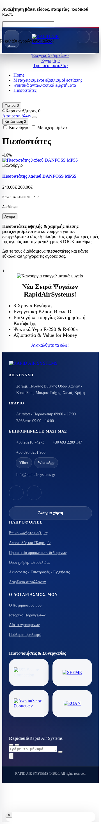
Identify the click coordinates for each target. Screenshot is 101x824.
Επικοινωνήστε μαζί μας (28, 533)
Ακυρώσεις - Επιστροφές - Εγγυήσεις (39, 572)
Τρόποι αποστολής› (50, 65)
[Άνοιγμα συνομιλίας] (11, 756)
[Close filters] (34, 117)
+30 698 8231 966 (30, 452)
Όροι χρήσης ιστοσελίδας (29, 562)
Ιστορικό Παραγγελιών (27, 615)
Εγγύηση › (50, 60)
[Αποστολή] (60, 752)
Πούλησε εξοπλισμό (25, 635)
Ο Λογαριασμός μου (25, 605)
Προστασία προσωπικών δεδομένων (37, 553)
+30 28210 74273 (30, 442)
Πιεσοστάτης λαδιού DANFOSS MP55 (39, 176)
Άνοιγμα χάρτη (50, 513)
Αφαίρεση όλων (16, 115)
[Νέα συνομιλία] (11, 745)
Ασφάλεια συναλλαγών (27, 582)
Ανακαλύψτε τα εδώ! (50, 345)
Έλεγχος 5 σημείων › (50, 55)
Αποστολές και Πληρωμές (30, 543)
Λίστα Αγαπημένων (24, 625)
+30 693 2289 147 (67, 442)
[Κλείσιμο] (17, 745)
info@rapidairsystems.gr (35, 475)
